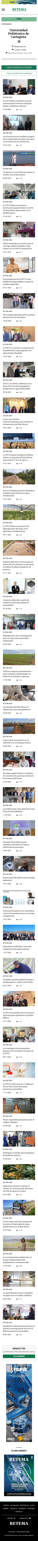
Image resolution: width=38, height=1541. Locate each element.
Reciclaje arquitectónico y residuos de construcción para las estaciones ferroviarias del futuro (18, 775)
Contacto (19, 1511)
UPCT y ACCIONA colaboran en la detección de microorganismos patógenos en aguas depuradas (17, 386)
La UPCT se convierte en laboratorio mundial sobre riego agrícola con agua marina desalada (18, 350)
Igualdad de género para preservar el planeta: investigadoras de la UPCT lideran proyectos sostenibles (19, 1328)
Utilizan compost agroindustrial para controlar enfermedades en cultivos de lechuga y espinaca (17, 674)
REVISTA (6, 1505)
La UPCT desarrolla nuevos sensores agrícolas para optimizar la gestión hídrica (18, 1015)
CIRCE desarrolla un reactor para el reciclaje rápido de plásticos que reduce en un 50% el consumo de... (18, 246)
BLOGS (32, 1505)
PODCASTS (13, 1508)
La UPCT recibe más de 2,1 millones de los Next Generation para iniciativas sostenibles (18, 1086)
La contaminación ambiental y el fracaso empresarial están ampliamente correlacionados (17, 1259)
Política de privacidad (23, 1532)
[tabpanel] (19, 710)
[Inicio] (19, 10)
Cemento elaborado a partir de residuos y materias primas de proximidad (16, 602)
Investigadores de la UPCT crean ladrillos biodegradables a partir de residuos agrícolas (18, 281)
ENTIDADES (22, 1508)
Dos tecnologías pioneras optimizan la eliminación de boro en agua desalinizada (18, 493)
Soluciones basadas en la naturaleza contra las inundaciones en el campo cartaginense (19, 913)
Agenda (5, 1508)
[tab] (19, 67)
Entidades (6, 24)
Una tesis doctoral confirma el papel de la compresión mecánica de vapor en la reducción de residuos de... (18, 139)
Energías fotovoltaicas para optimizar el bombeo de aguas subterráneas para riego (16, 844)
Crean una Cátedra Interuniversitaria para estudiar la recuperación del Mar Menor (18, 421)
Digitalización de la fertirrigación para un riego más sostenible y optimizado (17, 638)
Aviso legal (11, 1532)
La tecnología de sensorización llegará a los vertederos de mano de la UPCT (18, 1051)
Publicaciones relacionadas (19, 73)
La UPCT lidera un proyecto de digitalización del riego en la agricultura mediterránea (16, 528)
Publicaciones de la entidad (19, 67)
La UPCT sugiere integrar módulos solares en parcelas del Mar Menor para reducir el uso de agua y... (18, 457)
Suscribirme (19, 1356)
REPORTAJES (24, 1505)
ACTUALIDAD (14, 1505)
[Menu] (4, 10)
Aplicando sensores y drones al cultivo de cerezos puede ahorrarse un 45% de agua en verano (18, 1188)
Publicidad (31, 1508)
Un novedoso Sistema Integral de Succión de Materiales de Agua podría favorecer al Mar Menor (17, 1224)
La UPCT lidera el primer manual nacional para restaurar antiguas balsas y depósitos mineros (17, 103)
